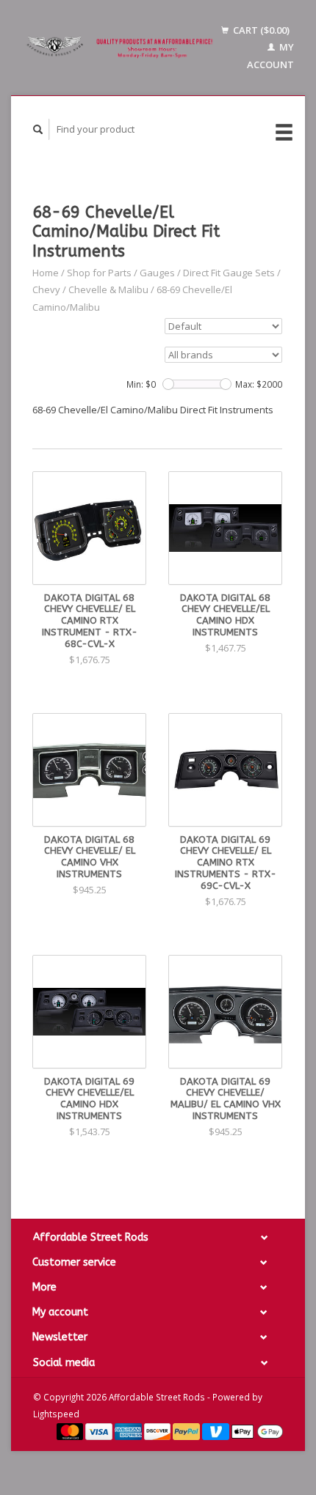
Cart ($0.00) (260, 30)
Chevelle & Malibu (108, 289)
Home (45, 272)
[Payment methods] (71, 1430)
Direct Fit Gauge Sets (229, 272)
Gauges (157, 272)
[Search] (38, 129)
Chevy (46, 289)
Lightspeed (56, 1414)
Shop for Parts (99, 272)
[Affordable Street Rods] (121, 48)
